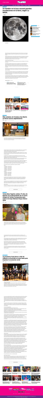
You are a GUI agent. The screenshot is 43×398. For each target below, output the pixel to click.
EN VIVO (15, 5)
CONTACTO (26, 5)
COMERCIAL (29, 5)
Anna (5, 202)
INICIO (13, 5)
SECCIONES (22, 5)
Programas (19, 393)
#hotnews (11, 80)
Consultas (22, 393)
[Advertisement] (16, 48)
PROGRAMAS (18, 5)
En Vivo (16, 393)
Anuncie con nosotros (27, 393)
